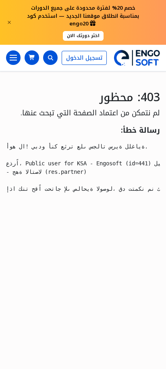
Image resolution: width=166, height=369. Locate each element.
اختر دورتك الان (83, 35)
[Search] (50, 57)
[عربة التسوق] (32, 57)
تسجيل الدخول (84, 57)
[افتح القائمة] (13, 57)
